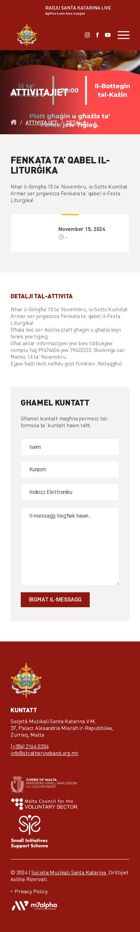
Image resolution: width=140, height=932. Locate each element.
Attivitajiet (41, 122)
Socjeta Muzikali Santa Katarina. (69, 872)
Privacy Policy (31, 891)
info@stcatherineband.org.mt (44, 753)
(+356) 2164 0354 (29, 746)
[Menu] (120, 35)
